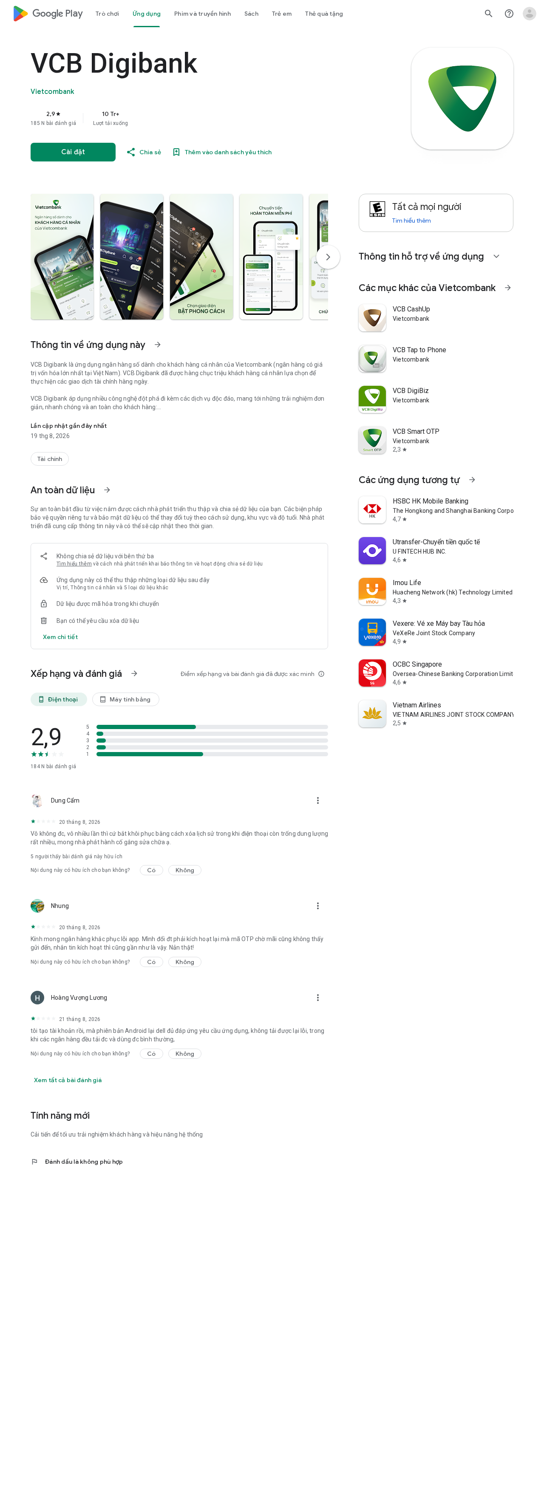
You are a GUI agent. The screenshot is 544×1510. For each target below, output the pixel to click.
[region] (201, 118)
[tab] (107, 13)
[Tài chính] (50, 458)
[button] (62, 257)
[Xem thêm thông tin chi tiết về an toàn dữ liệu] (60, 637)
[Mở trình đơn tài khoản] (529, 13)
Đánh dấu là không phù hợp (77, 1161)
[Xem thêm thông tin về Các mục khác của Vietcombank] (508, 287)
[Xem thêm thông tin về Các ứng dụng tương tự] (472, 479)
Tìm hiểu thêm (74, 564)
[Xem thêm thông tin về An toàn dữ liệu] (107, 490)
